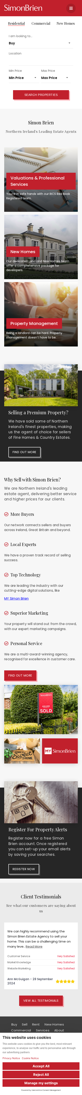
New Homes (66, 23)
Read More (34, 946)
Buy (14, 1024)
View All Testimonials (41, 1001)
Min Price (15, 71)
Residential (16, 23)
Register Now (24, 869)
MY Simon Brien (16, 598)
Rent (36, 1024)
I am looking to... (20, 36)
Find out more (24, 452)
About (59, 1030)
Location (15, 53)
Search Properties (41, 94)
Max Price (48, 71)
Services (42, 1030)
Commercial (41, 23)
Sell (24, 1024)
